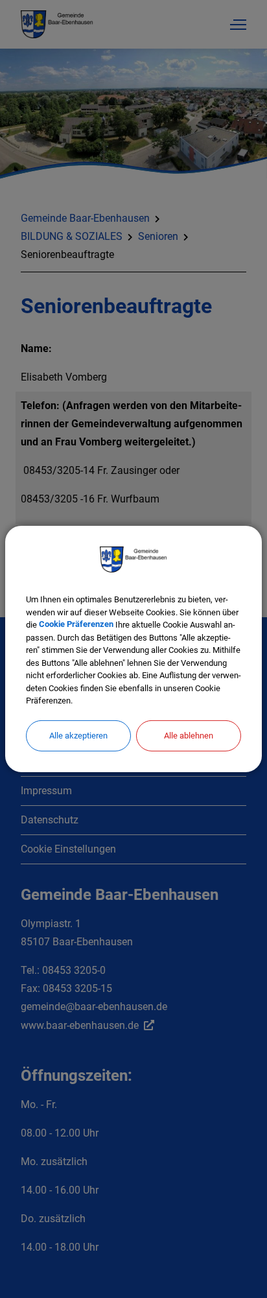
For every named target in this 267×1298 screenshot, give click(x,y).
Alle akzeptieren (78, 735)
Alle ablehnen (188, 735)
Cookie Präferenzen (76, 625)
